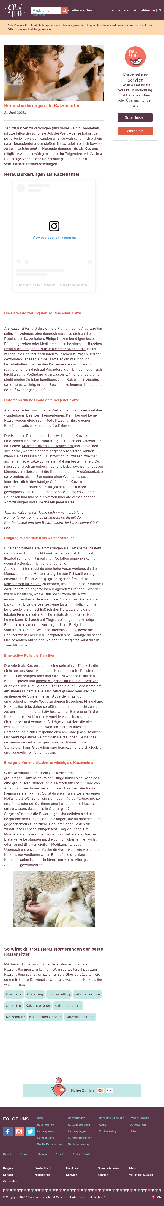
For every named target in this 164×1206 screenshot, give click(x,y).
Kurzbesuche (45, 1137)
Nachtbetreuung (78, 1144)
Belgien (8, 1168)
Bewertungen (76, 1118)
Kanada (8, 1174)
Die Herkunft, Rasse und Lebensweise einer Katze (44, 436)
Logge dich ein (96, 25)
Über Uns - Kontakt (111, 1118)
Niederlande (42, 1174)
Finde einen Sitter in (42, 11)
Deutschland (43, 1168)
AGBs (103, 1124)
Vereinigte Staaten (141, 1174)
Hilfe (133, 1131)
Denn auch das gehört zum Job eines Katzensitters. (45, 349)
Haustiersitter (46, 1124)
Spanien (103, 1174)
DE (158, 10)
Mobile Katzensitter (49, 1144)
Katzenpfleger (77, 1131)
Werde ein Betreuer (135, 132)
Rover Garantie (140, 1118)
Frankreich (73, 1168)
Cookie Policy (108, 1131)
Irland (132, 1168)
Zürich (59, 1154)
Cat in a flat (15, 10)
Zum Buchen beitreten (112, 10)
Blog (40, 1118)
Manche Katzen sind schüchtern (48, 446)
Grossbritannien (108, 1168)
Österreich (10, 1181)
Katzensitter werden (76, 10)
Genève (43, 1154)
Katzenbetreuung (79, 1124)
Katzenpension (46, 1131)
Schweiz (71, 1174)
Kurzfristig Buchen (80, 1137)
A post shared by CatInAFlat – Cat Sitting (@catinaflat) (55, 284)
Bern (23, 1154)
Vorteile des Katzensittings (43, 159)
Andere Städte (82, 1154)
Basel (7, 1154)
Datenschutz (138, 1124)
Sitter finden (135, 117)
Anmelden (142, 10)
